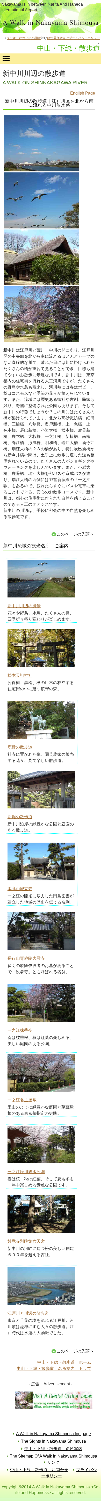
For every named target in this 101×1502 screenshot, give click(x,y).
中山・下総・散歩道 (50, 23)
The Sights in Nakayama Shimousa (53, 1441)
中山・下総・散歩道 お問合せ (39, 1470)
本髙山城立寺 (20, 889)
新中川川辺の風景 (24, 606)
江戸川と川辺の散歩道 (28, 1313)
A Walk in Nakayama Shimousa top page (53, 1434)
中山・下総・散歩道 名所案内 (53, 1448)
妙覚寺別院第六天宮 (26, 1241)
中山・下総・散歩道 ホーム (64, 1362)
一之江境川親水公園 (26, 1171)
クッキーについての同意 (24, 38)
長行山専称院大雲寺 (26, 958)
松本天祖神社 (20, 675)
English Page (82, 93)
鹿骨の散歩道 (20, 747)
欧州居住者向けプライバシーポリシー (73, 38)
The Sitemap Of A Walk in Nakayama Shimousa (53, 1456)
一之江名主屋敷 (22, 1100)
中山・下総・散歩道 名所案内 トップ (54, 1368)
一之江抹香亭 (20, 1030)
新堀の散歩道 (20, 817)
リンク (53, 1462)
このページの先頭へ (75, 534)
